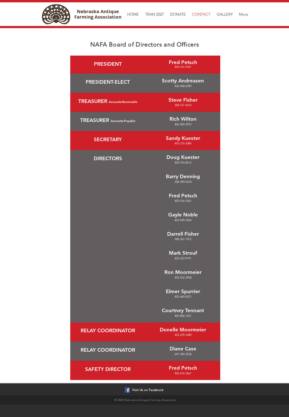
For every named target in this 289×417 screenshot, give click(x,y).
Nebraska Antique (98, 11)
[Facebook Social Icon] (127, 389)
